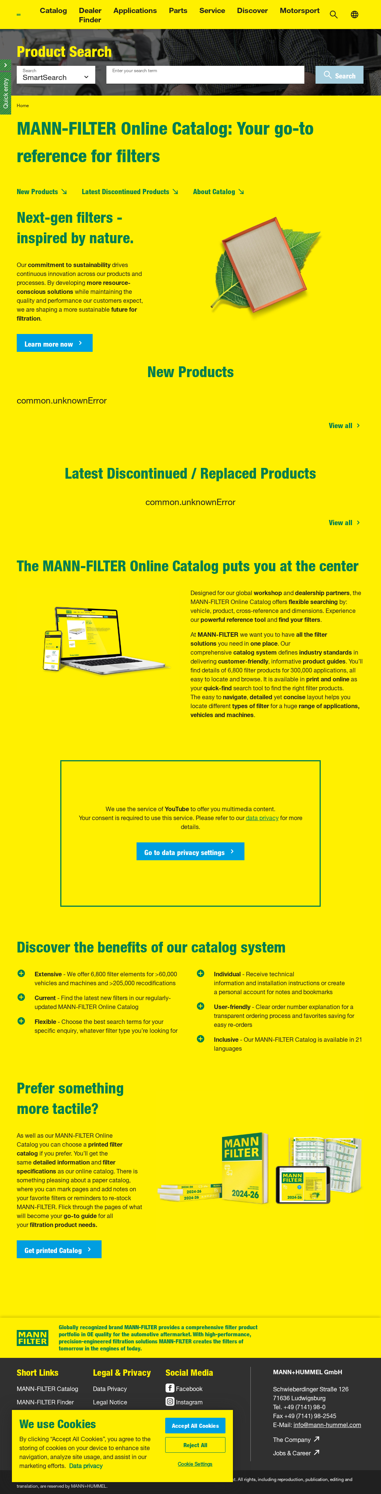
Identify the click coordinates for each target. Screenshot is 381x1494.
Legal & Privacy (122, 1372)
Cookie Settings (195, 1463)
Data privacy (86, 1465)
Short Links (37, 1372)
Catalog (53, 9)
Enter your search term (134, 69)
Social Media (189, 1372)
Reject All (195, 1445)
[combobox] (205, 75)
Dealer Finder (90, 14)
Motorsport (300, 9)
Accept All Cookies (195, 1425)
